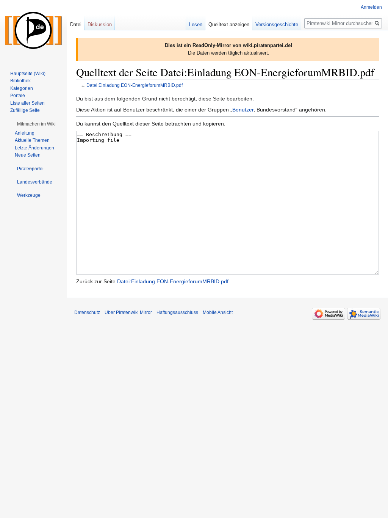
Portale (17, 95)
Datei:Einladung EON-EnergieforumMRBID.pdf (134, 85)
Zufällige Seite (25, 110)
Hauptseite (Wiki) (27, 73)
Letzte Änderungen (34, 148)
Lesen (195, 24)
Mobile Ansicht (218, 312)
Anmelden (371, 7)
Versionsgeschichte (276, 24)
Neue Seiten (28, 155)
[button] (36, 124)
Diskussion (100, 24)
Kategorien (21, 88)
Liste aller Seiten (27, 103)
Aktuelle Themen (32, 140)
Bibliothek (20, 80)
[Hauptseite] (33, 30)
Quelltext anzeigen (228, 24)
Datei (75, 24)
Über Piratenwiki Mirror (128, 312)
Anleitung (24, 133)
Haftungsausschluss (177, 312)
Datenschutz (87, 312)
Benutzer (242, 110)
